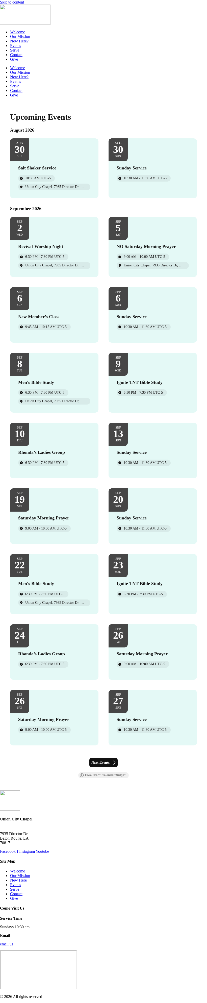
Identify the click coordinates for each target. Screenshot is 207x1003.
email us (6, 944)
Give (14, 59)
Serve (14, 50)
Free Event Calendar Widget (105, 775)
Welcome (17, 32)
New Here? (19, 41)
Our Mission (20, 36)
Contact (16, 55)
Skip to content (12, 2)
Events (15, 45)
